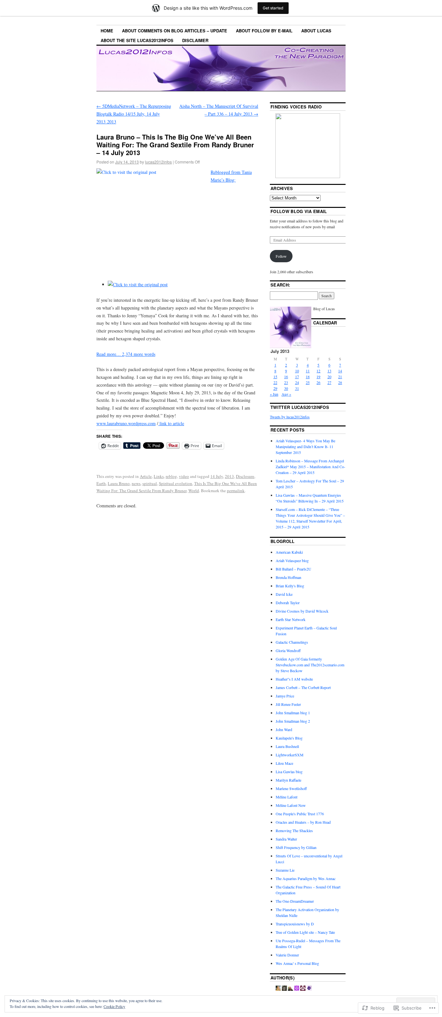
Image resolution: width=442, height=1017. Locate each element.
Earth (101, 483)
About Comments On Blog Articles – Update (174, 31)
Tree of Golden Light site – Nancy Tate (305, 932)
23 (286, 382)
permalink (236, 490)
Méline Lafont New (291, 805)
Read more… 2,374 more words (125, 354)
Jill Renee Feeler (288, 704)
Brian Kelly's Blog (290, 585)
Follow (281, 256)
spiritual (149, 483)
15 (275, 376)
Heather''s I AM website (294, 679)
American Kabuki (289, 552)
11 (308, 370)
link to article (171, 423)
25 (308, 382)
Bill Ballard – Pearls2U (293, 568)
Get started (273, 8)
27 (329, 382)
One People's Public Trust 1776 (300, 813)
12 (318, 370)
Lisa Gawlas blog (289, 771)
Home (107, 31)
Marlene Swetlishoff (291, 788)
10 (297, 370)
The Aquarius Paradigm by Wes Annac (306, 878)
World (193, 490)
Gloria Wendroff (288, 650)
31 (297, 388)
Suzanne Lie (285, 870)
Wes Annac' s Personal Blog (297, 963)
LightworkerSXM (290, 754)
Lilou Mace (284, 763)
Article (146, 476)
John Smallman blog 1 (293, 712)
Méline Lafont (286, 796)
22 (275, 382)
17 (297, 376)
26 (318, 382)
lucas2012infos (158, 161)
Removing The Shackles (294, 830)
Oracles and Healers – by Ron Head (303, 822)
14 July (216, 476)
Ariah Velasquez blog (292, 560)
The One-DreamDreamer (295, 901)
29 (275, 388)
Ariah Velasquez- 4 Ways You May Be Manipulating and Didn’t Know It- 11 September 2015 (305, 446)
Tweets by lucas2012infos (290, 416)
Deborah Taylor (288, 602)
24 (297, 382)
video (184, 476)
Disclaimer (195, 40)
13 (329, 370)
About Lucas (316, 31)
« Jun (274, 394)
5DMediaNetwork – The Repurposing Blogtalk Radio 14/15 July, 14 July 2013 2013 (133, 114)
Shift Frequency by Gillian (296, 847)
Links (159, 476)
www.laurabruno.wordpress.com (126, 423)
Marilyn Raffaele (288, 780)
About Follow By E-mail (264, 31)
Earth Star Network (290, 619)
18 (308, 376)
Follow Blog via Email (299, 211)
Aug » (286, 394)
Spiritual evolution (175, 483)
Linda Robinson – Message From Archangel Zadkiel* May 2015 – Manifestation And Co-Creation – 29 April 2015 (310, 466)
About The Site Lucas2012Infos (137, 40)
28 (340, 382)
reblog (171, 476)
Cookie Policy (114, 1006)
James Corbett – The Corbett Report (303, 687)
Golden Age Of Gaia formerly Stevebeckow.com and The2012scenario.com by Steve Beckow (310, 664)
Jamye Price (285, 695)
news (136, 483)
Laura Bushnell (287, 746)
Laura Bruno (119, 483)
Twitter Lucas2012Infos (300, 407)
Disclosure (245, 476)
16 (286, 376)
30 (286, 388)
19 (318, 376)
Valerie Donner (287, 954)
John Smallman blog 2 (293, 721)
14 (340, 370)
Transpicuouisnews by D (295, 923)
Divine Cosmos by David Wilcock (302, 611)
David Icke (284, 594)
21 (340, 376)
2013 (229, 476)
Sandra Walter (286, 839)
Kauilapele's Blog (289, 737)
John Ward (284, 729)
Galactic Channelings (292, 642)
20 (329, 376)
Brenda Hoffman (288, 577)
